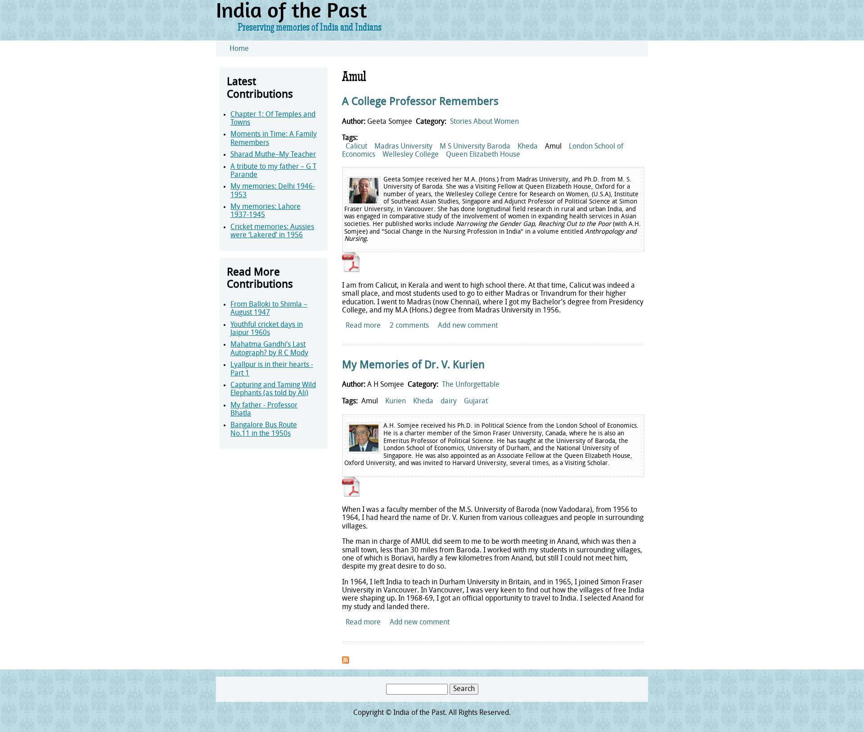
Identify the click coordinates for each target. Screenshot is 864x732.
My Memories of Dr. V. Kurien (413, 365)
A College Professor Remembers (420, 102)
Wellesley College (410, 154)
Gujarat (476, 401)
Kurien (395, 401)
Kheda (528, 146)
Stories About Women (484, 122)
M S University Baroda (475, 146)
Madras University (403, 146)
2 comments (409, 326)
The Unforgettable (471, 385)
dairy (449, 401)
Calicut (356, 146)
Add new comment (468, 326)
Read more (363, 326)
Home (239, 49)
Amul (553, 146)
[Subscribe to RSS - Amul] (345, 661)
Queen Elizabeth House (483, 154)
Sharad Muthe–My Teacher (273, 154)
